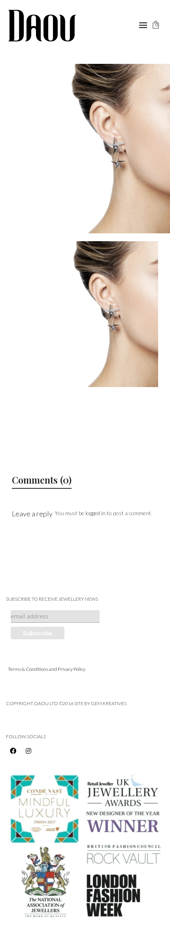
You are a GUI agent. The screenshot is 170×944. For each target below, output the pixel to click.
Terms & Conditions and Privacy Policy (46, 669)
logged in (95, 513)
